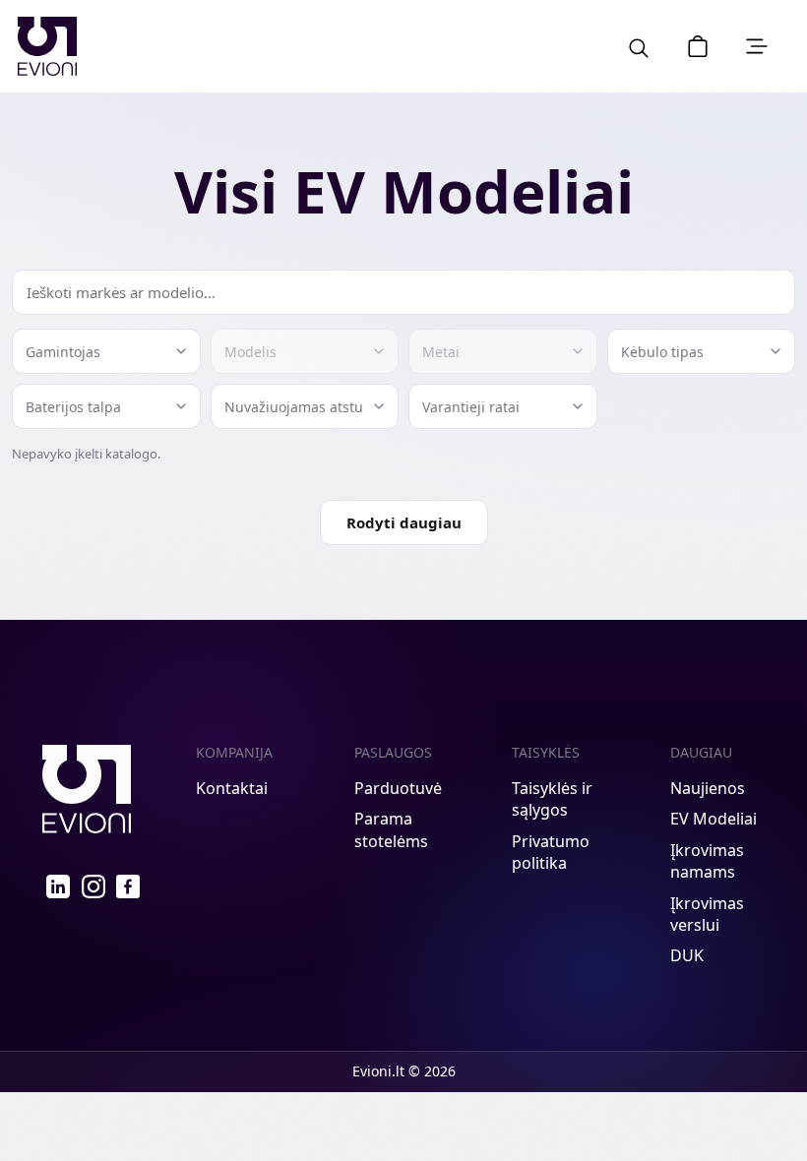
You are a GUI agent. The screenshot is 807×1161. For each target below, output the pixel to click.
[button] (697, 46)
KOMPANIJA (234, 752)
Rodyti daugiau (404, 522)
